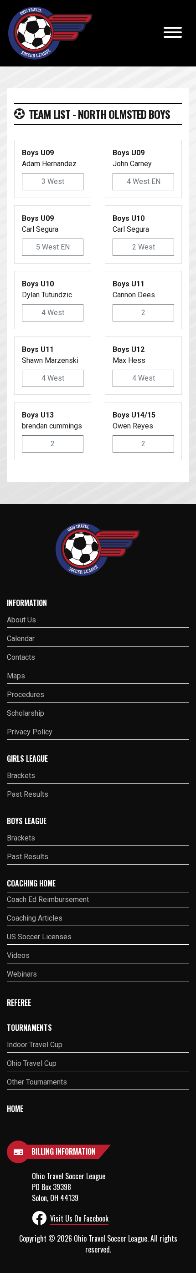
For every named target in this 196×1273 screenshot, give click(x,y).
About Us (21, 620)
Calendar (21, 638)
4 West (52, 312)
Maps (16, 676)
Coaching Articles (34, 918)
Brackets (21, 775)
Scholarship (25, 713)
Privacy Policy (29, 732)
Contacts (21, 657)
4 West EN (143, 181)
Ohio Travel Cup (32, 1063)
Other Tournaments (37, 1082)
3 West (52, 181)
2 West (143, 247)
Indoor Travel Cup (34, 1044)
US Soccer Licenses (39, 936)
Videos (18, 955)
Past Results (27, 794)
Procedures (25, 694)
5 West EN (53, 247)
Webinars (22, 974)
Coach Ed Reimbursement (48, 899)
